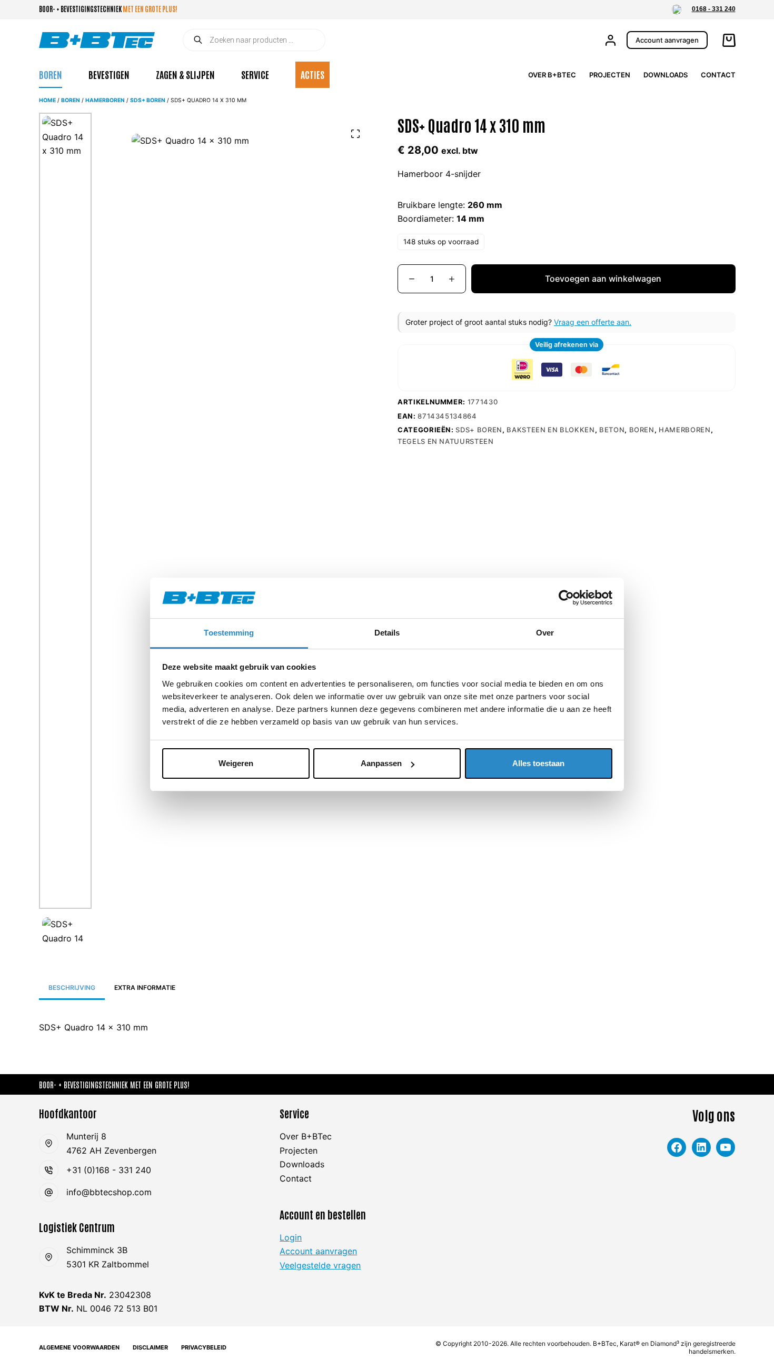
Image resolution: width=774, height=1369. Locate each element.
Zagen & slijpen (185, 74)
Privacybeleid (203, 1347)
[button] (676, 9)
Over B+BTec (552, 75)
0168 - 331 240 (714, 9)
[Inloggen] (610, 40)
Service (255, 74)
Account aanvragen (667, 40)
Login (291, 1237)
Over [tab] (545, 632)
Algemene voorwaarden (79, 1347)
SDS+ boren (147, 100)
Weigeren (236, 763)
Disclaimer (150, 1347)
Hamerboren (105, 100)
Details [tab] (387, 632)
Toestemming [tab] (229, 632)
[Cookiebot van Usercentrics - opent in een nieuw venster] (566, 598)
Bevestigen (109, 74)
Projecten (609, 75)
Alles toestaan (538, 763)
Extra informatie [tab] (144, 987)
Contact (718, 75)
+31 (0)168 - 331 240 (108, 1170)
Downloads (665, 75)
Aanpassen (381, 763)
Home (47, 100)
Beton (611, 429)
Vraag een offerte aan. (592, 322)
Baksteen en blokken (550, 429)
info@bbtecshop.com (109, 1192)
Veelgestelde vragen (320, 1265)
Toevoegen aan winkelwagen (603, 278)
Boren (50, 74)
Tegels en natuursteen (446, 441)
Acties (312, 74)
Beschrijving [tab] (71, 987)
